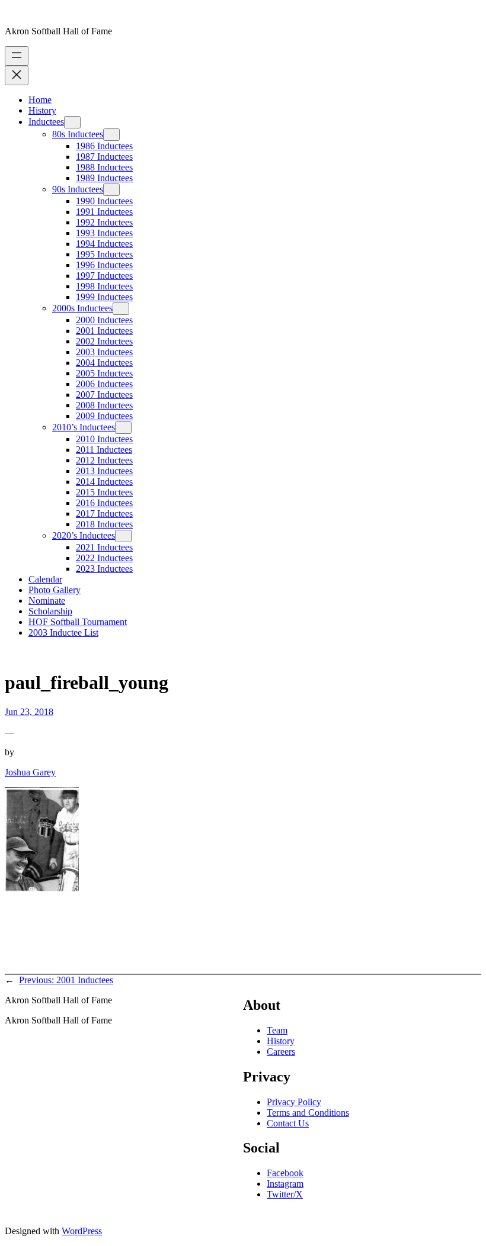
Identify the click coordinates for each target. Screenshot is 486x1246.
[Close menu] (16, 75)
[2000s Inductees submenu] (121, 308)
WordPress (82, 1231)
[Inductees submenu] (72, 122)
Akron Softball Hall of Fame (58, 31)
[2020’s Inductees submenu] (123, 536)
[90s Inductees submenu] (111, 189)
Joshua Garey (30, 772)
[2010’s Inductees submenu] (123, 427)
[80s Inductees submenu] (111, 134)
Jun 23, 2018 (29, 712)
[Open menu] (16, 56)
